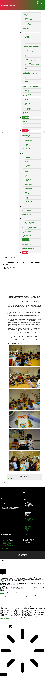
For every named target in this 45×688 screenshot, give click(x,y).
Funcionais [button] (2, 581)
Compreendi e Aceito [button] (9, 565)
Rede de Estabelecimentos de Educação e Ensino (32, 64)
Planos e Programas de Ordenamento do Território (33, 78)
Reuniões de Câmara (28, 24)
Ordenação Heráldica (26, 28)
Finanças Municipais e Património (28, 113)
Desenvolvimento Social (28, 53)
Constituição (27, 15)
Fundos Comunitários (28, 109)
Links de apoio (25, 95)
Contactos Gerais (28, 527)
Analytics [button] (1, 589)
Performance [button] (2, 585)
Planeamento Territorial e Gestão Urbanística (30, 73)
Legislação (26, 71)
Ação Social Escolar (28, 58)
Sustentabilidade (25, 117)
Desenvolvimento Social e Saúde (28, 51)
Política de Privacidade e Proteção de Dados (7, 539)
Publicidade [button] (2, 593)
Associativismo (27, 44)
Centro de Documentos (26, 103)
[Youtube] (24, 493)
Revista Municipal (25, 30)
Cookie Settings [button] (2, 568)
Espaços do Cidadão (28, 102)
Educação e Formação (26, 56)
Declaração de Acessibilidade (8, 540)
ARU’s (26, 68)
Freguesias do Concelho (26, 26)
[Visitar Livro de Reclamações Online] (5, 548)
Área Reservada (27, 515)
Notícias (38, 1)
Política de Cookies (6, 542)
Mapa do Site (27, 529)
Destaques (13, 267)
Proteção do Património (26, 122)
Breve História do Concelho (27, 27)
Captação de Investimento (27, 90)
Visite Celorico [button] (25, 130)
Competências (27, 18)
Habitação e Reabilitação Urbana (28, 65)
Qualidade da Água (28, 37)
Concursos (26, 69)
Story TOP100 (25, 121)
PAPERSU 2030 (27, 36)
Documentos (27, 17)
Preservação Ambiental (26, 120)
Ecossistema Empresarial (26, 89)
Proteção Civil (25, 115)
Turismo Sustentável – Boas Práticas (28, 128)
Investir (22, 85)
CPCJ (25, 55)
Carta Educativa (27, 59)
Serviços (22, 97)
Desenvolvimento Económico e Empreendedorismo (31, 46)
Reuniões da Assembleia (28, 19)
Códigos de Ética (25, 125)
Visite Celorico (25, 252)
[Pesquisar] (44, 132)
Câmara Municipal (26, 20)
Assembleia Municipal (26, 14)
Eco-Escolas (26, 39)
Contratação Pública (28, 107)
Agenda (38, 2)
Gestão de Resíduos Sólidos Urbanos (30, 35)
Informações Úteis (28, 526)
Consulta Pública (25, 104)
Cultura (26, 45)
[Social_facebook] (21, 493)
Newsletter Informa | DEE (27, 94)
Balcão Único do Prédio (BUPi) (29, 100)
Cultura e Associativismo (27, 42)
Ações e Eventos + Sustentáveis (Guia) (29, 126)
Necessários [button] (2, 600)
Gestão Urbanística (28, 77)
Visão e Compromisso (26, 118)
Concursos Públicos (28, 108)
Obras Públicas (25, 83)
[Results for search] (22, 651)
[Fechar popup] (43, 621)
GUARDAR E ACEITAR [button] (4, 618)
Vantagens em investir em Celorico (28, 93)
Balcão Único (27, 99)
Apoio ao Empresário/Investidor (28, 91)
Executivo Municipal (28, 22)
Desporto (26, 49)
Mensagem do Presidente (27, 13)
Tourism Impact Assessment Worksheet (29, 124)
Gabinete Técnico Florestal (29, 80)
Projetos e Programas (28, 63)
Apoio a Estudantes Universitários (30, 62)
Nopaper (26, 76)
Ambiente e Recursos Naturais (27, 33)
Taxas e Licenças (25, 112)
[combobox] (4, 628)
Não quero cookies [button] (3, 565)
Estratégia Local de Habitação (29, 67)
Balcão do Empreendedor (29, 519)
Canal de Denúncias (39, 3)
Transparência (25, 31)
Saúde (26, 54)
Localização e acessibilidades (27, 87)
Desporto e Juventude (26, 48)
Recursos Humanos (26, 111)
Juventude (26, 50)
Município (23, 11)
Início (4, 257)
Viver (22, 32)
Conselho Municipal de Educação (30, 60)
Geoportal (26, 75)
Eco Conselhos (27, 40)
